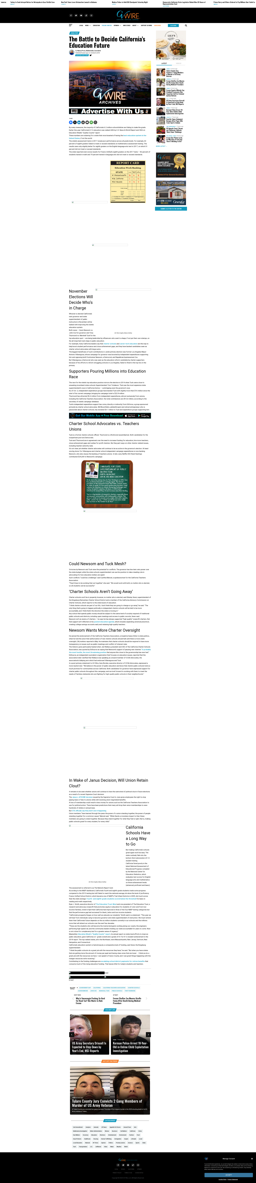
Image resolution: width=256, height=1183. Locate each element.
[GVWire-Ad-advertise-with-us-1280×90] (110, 113)
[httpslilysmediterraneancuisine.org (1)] (171, 60)
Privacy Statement (233, 1179)
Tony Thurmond (130, 991)
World (189, 4)
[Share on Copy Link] (95, 122)
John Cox (93, 991)
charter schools (110, 344)
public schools (117, 991)
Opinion (139, 1169)
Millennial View (171, 136)
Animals (168, 79)
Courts (36, 4)
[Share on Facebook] (71, 122)
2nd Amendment (171, 126)
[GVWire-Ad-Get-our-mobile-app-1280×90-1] (110, 418)
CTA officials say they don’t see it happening (89, 811)
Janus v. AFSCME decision (82, 797)
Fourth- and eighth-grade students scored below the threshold (111, 899)
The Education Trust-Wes (106, 904)
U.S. (73, 1039)
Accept (229, 1175)
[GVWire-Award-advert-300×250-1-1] (171, 177)
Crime (239, 6)
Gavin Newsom (83, 991)
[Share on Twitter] (75, 122)
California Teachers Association (114, 987)
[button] (252, 1159)
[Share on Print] (83, 122)
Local (116, 1169)
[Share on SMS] (91, 122)
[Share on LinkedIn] (79, 122)
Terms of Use (128, 1173)
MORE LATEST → (161, 146)
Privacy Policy (117, 1173)
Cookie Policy (222, 1179)
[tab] (164, 63)
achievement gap (85, 987)
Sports (168, 117)
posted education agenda (104, 622)
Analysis (74, 33)
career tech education (128, 344)
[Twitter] (91, 55)
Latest (87, 4)
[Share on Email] (87, 122)
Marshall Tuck (104, 991)
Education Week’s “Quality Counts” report (94, 934)
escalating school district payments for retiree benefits (123, 961)
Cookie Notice (139, 1173)
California (139, 6)
